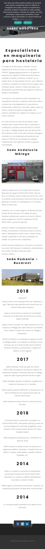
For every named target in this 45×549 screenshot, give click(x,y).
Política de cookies (26, 19)
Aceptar (18, 22)
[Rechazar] (42, 13)
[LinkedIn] (27, 524)
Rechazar (27, 22)
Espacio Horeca (15, 72)
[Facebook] (18, 524)
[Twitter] (22, 524)
